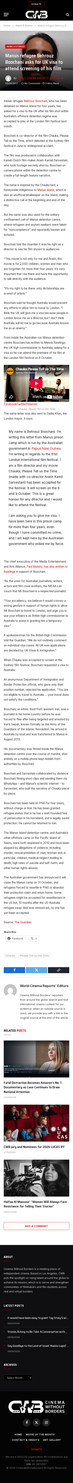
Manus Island (45, 190)
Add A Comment (36, 1226)
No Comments (32, 83)
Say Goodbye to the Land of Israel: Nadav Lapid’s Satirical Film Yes (37, 1347)
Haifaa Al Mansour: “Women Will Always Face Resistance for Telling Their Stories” (35, 1204)
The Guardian (23, 922)
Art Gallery (52, 1440)
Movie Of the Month (40, 1434)
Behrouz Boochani (35, 101)
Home (18, 1434)
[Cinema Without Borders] (36, 14)
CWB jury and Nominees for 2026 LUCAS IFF (34, 1146)
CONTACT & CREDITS (25, 1440)
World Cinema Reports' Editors (39, 78)
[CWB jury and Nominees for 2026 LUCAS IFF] (36, 1123)
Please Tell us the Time (34, 955)
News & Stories (16, 46)
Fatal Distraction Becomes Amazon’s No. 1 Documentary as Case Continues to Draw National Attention (33, 1087)
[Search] (67, 14)
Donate (36, 4)
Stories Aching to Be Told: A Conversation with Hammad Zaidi (36, 1333)
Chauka (10, 955)
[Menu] (6, 14)
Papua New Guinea (46, 448)
